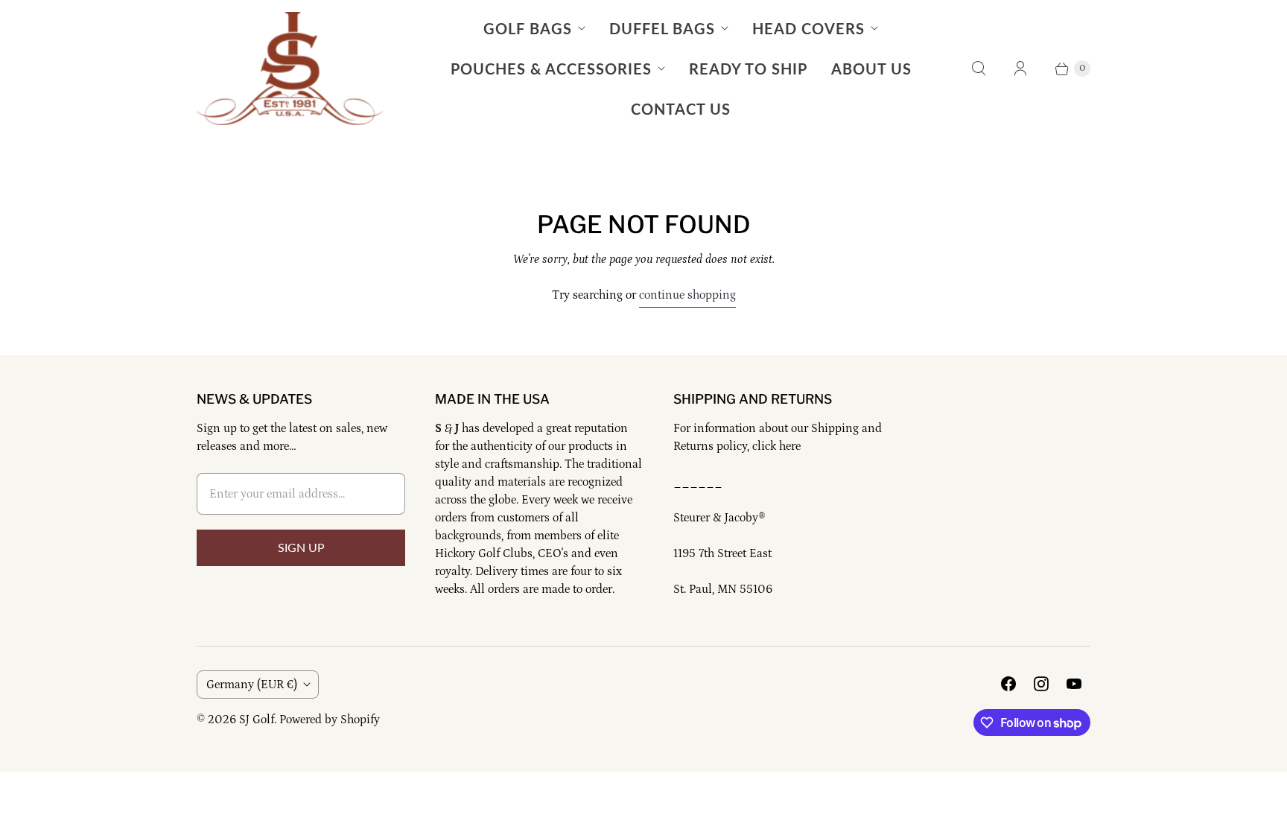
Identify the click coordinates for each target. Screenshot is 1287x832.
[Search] (979, 68)
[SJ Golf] (290, 68)
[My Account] (1020, 68)
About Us (871, 68)
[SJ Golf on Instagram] (1041, 683)
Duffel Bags (662, 28)
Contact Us (681, 109)
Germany (251, 684)
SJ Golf (256, 719)
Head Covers (808, 28)
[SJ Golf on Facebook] (1008, 683)
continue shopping (687, 295)
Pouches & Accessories (551, 68)
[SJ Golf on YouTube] (1074, 683)
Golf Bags (527, 28)
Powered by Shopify (329, 719)
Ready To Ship (748, 68)
